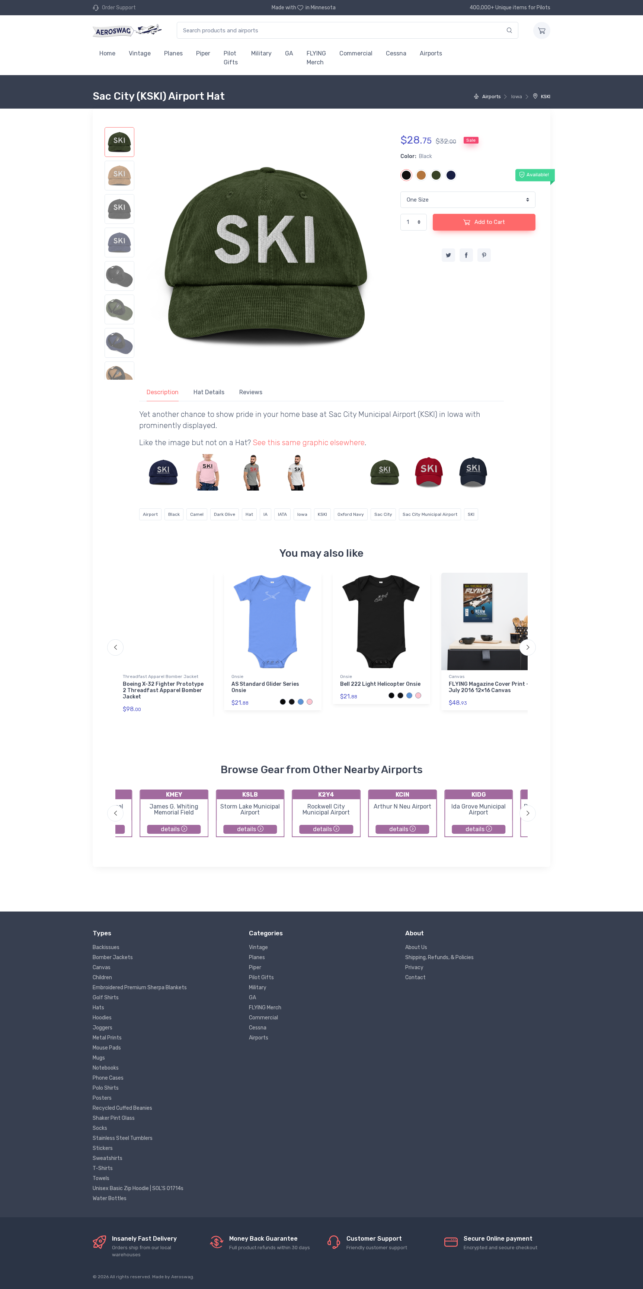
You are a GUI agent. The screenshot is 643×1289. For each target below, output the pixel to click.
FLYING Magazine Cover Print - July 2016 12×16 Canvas (489, 687)
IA (265, 514)
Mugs (99, 1058)
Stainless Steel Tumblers (123, 1138)
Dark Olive (224, 514)
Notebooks (106, 1068)
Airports (431, 53)
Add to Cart (489, 222)
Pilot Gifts (231, 58)
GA (289, 53)
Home (107, 53)
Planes (173, 53)
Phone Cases (108, 1078)
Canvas (457, 676)
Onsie (237, 676)
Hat (249, 514)
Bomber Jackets (113, 957)
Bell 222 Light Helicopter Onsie (380, 684)
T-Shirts (103, 1168)
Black (174, 514)
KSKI (545, 96)
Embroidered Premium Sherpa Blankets (140, 987)
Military (261, 53)
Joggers (102, 1028)
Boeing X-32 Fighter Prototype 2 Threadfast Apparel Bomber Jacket (163, 690)
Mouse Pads (107, 1048)
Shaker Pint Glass (114, 1118)
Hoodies (102, 1018)
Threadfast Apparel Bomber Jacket (160, 676)
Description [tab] (163, 392)
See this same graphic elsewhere (309, 442)
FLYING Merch (316, 58)
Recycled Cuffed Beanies (122, 1108)
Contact (415, 977)
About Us (416, 947)
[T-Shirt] (252, 472)
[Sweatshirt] (340, 472)
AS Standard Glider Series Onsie (265, 687)
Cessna (396, 53)
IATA (282, 514)
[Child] (207, 472)
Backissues (106, 947)
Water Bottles (110, 1198)
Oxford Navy (351, 514)
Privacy (414, 967)
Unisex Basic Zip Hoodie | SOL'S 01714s (138, 1188)
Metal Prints (107, 1038)
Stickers (103, 1148)
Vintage (140, 53)
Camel (197, 514)
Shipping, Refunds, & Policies (439, 957)
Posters (102, 1098)
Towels (101, 1178)
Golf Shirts (106, 997)
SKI (471, 514)
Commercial (355, 53)
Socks (100, 1128)
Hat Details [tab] (208, 392)
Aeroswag (182, 1276)
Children (102, 977)
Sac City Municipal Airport (430, 514)
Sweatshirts (107, 1158)
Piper (203, 53)
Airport (150, 514)
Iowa (302, 514)
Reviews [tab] (250, 392)
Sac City (383, 514)
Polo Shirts (106, 1088)
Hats (98, 1007)
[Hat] (163, 472)
